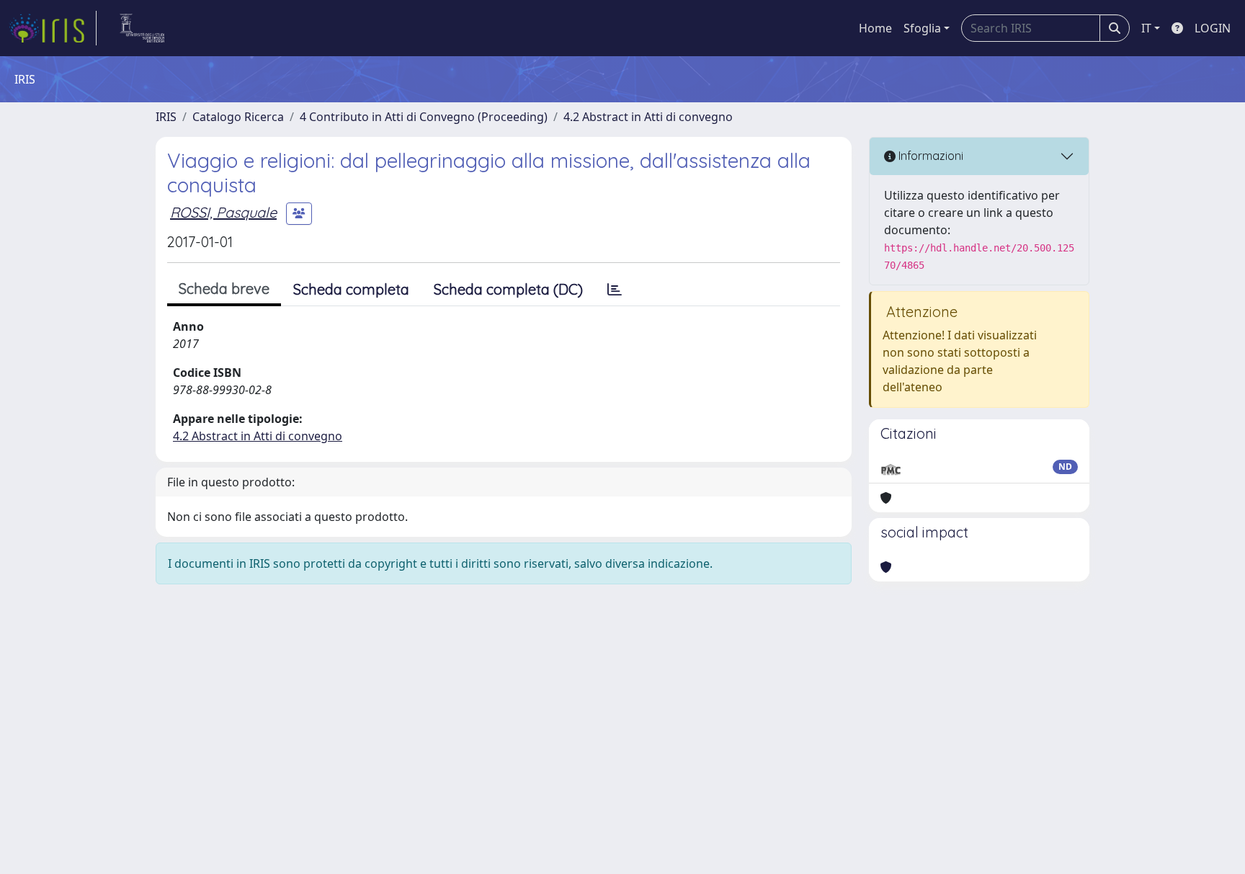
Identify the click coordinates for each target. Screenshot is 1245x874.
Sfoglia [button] (922, 28)
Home (875, 28)
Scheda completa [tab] (351, 289)
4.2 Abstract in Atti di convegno (648, 117)
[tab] (614, 290)
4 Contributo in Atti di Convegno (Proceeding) (424, 117)
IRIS (166, 117)
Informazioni (929, 155)
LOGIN (1213, 28)
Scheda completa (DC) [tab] (508, 289)
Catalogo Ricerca (238, 117)
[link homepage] (53, 28)
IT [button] (1146, 28)
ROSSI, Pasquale (223, 212)
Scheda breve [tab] (224, 289)
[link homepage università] (142, 28)
